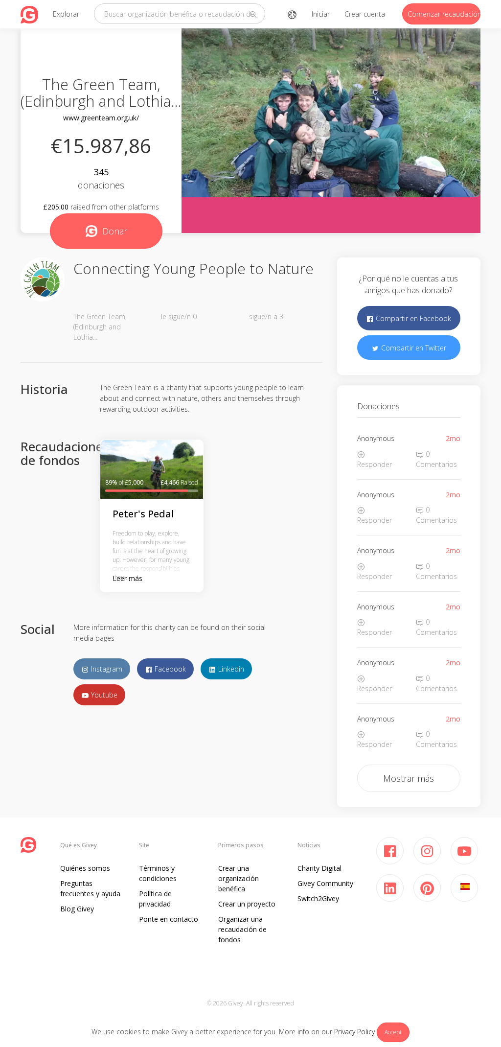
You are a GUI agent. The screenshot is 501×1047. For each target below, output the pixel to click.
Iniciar (321, 14)
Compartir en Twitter (412, 347)
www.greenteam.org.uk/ (101, 117)
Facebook (169, 669)
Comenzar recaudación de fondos (444, 14)
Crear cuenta (364, 14)
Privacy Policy (354, 1031)
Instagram (105, 669)
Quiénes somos (85, 868)
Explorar (66, 14)
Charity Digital (319, 868)
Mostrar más (408, 778)
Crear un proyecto (246, 903)
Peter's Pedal (143, 513)
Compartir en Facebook (412, 318)
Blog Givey (77, 908)
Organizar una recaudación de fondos (242, 929)
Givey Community (325, 883)
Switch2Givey (318, 898)
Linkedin (230, 669)
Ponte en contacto (168, 919)
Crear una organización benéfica (238, 878)
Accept (393, 1032)
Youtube (103, 694)
